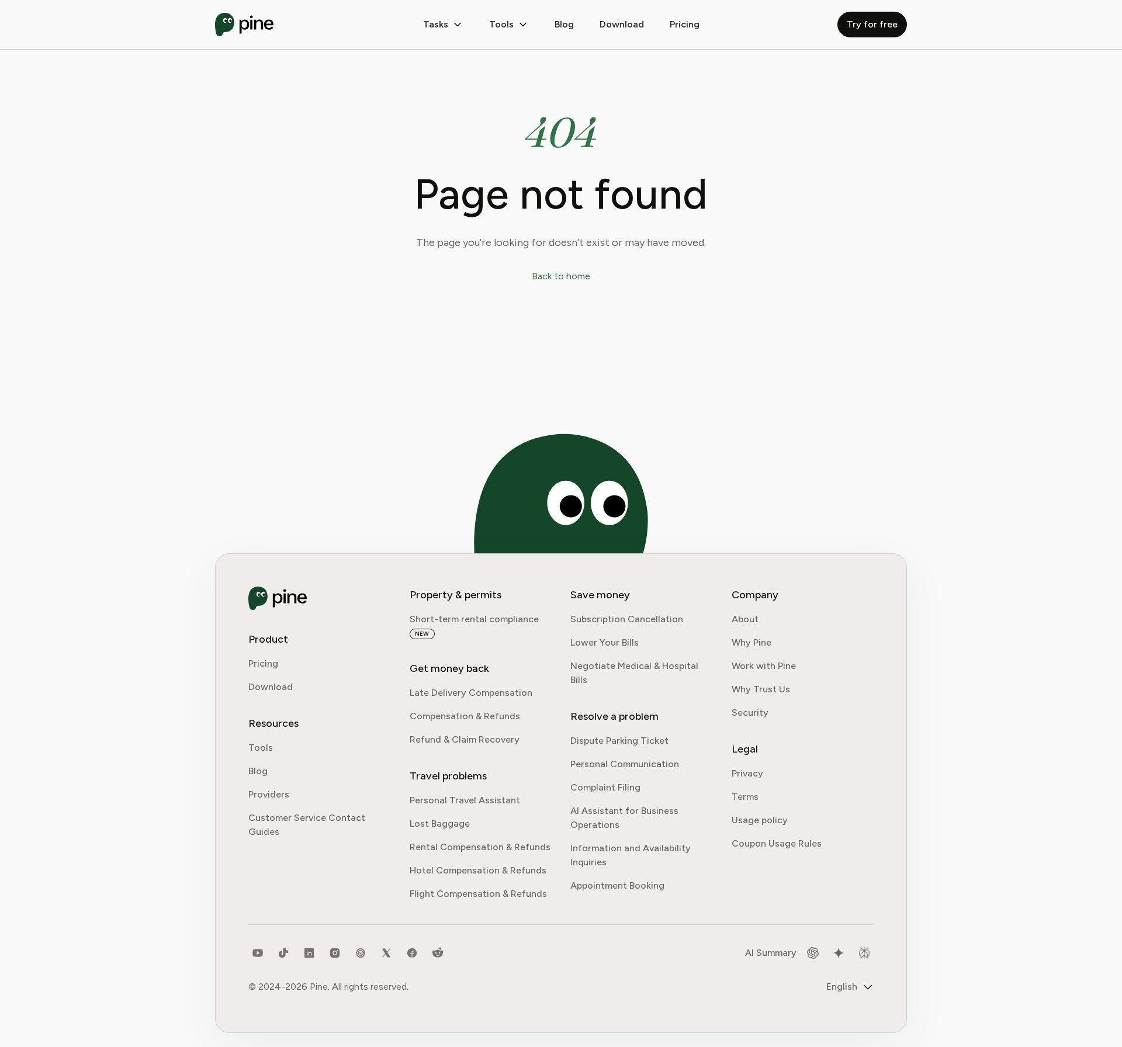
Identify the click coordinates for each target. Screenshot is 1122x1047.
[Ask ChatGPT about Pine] (813, 953)
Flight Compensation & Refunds (478, 893)
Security (750, 712)
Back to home (561, 276)
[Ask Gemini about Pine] (838, 953)
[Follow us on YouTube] (257, 953)
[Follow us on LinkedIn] (309, 953)
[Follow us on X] (386, 953)
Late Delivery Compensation (471, 692)
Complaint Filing (605, 787)
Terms (745, 796)
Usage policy (760, 820)
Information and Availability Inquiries (630, 855)
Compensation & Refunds (465, 716)
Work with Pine (764, 665)
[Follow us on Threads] (360, 953)
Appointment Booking (617, 885)
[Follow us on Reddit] (437, 953)
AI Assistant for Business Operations (624, 817)
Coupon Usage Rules (777, 843)
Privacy (747, 773)
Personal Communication (624, 763)
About (745, 619)
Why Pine (751, 642)
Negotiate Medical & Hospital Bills (634, 672)
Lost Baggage (440, 823)
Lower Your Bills (604, 642)
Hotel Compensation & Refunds (478, 870)
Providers (268, 794)
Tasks (435, 24)
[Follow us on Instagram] (334, 953)
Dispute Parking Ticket (619, 740)
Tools (501, 24)
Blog (564, 24)
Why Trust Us (761, 689)
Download (270, 686)
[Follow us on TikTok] (283, 953)
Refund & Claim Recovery (465, 739)
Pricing (684, 24)
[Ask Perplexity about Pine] (864, 953)
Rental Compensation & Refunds (480, 846)
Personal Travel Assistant (465, 800)
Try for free (872, 24)
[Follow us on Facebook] (412, 953)
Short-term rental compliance (474, 619)
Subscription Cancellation (626, 619)
